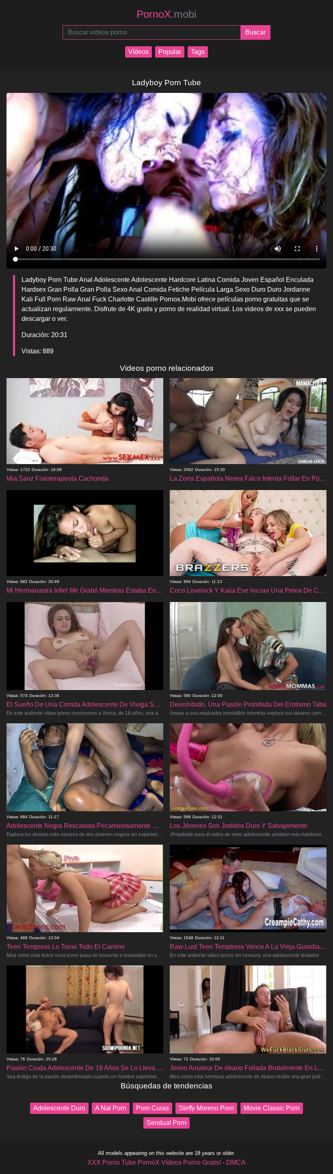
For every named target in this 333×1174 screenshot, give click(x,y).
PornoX (166, 14)
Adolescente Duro (59, 1108)
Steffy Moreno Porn (206, 1108)
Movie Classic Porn (272, 1108)
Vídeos (138, 51)
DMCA (236, 1162)
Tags (198, 51)
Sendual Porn (166, 1122)
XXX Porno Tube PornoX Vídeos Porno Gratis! (154, 1162)
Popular (169, 51)
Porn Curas (152, 1108)
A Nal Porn (110, 1108)
